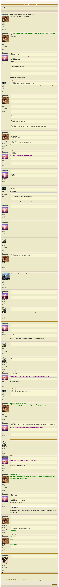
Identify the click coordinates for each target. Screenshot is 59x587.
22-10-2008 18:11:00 (14, 252)
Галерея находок (22, 575)
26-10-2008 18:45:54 (14, 388)
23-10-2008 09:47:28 (14, 307)
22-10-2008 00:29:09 (14, 150)
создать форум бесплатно (54, 584)
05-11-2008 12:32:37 (14, 473)
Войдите (6, 7)
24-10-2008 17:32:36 (14, 371)
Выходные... (4, 575)
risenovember (3, 80)
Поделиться (11, 32)
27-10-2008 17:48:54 (14, 402)
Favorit (2, 32)
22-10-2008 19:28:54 (14, 290)
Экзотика (3, 51)
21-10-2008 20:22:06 (14, 94)
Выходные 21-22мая (5, 580)
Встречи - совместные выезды (24, 579)
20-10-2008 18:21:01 (14, 32)
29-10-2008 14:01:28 (14, 455)
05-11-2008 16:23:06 (14, 534)
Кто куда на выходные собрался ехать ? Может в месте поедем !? (9, 579)
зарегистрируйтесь (9, 7)
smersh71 (3, 307)
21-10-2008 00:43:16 (14, 80)
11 (6, 10)
